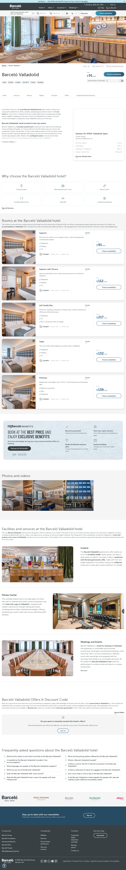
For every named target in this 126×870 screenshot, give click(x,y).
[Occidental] (94, 798)
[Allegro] (120, 798)
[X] (48, 861)
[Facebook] (41, 861)
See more (84, 670)
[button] (124, 1)
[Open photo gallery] (34, 232)
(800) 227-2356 (98, 5)
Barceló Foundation (8, 838)
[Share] (88, 66)
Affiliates (43, 835)
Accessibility (115, 861)
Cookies (86, 861)
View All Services (8, 208)
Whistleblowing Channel (10, 851)
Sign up (63, 731)
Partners (43, 838)
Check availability (106, 13)
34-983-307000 (80, 136)
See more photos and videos (116, 66)
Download (100, 835)
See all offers (119, 712)
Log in (14, 454)
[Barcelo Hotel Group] (7, 861)
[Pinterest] (55, 861)
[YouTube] (52, 861)
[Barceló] (69, 798)
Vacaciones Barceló (8, 842)
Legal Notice (67, 861)
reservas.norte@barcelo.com (84, 138)
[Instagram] (45, 861)
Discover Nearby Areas (83, 156)
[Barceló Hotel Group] (15, 7)
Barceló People (7, 848)
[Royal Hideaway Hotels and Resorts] (41, 798)
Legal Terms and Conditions (100, 861)
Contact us (75, 851)
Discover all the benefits (19, 448)
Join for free (22, 454)
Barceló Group (7, 835)
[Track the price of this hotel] (121, 81)
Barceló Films (6, 845)
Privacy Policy (77, 861)
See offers (84, 1)
